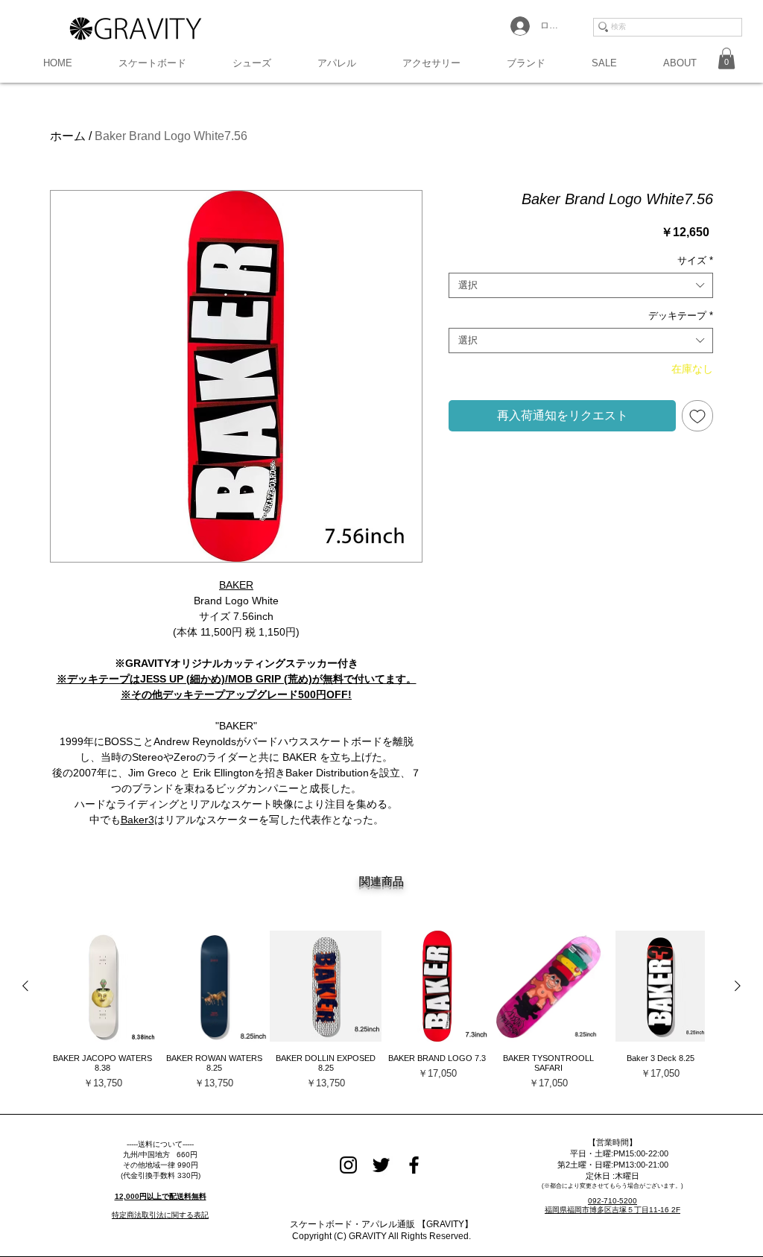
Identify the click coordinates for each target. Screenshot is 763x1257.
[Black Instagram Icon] (348, 1165)
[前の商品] (25, 986)
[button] (152, 63)
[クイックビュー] (103, 986)
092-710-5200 (612, 1201)
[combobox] (581, 285)
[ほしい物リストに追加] (697, 415)
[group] (381, 1015)
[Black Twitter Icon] (381, 1165)
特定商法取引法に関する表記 (160, 1215)
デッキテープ (680, 315)
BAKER (236, 585)
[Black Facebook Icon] (413, 1165)
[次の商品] (738, 986)
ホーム (68, 136)
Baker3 (137, 820)
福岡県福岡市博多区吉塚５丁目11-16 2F (612, 1210)
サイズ (695, 260)
